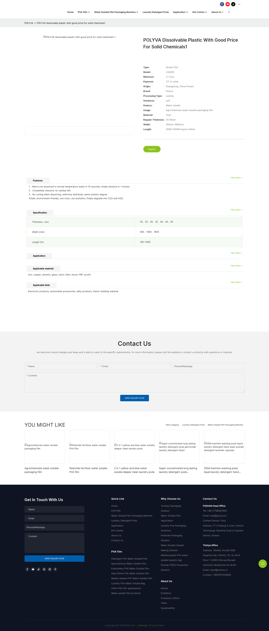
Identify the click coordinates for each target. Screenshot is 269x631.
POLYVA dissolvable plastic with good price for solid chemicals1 (71, 23)
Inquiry (152, 149)
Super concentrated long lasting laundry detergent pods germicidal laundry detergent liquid (178, 470)
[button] (222, 12)
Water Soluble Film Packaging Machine (225, 425)
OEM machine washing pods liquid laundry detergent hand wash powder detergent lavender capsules (224, 470)
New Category (172, 425)
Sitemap (142, 625)
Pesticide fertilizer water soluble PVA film (88, 470)
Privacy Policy (156, 625)
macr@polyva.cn (219, 569)
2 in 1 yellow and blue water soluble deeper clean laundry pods (134, 470)
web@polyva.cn (218, 515)
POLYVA (29, 23)
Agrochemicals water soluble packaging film (42, 470)
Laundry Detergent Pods (193, 425)
